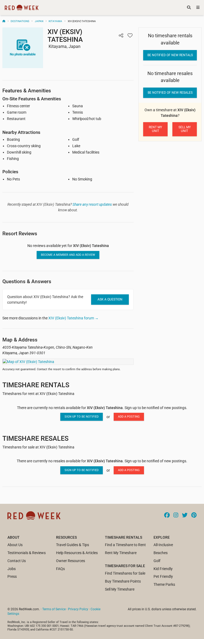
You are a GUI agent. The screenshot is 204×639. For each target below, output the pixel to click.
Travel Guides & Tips (72, 545)
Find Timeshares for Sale (125, 573)
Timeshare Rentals (35, 385)
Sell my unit (184, 129)
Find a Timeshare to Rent (125, 545)
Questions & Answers (26, 281)
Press (12, 576)
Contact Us (16, 561)
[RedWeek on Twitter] (185, 515)
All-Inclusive (163, 545)
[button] (121, 35)
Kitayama (55, 21)
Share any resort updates (92, 204)
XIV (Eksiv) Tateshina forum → (73, 318)
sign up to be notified (82, 416)
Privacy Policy (78, 609)
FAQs (60, 569)
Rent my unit (155, 129)
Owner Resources (70, 561)
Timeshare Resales (35, 438)
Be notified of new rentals (170, 55)
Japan (39, 21)
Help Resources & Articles (77, 553)
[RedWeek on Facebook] (167, 515)
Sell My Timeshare (119, 589)
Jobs (11, 569)
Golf (157, 561)
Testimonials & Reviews (26, 553)
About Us (15, 545)
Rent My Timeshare (121, 553)
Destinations (20, 21)
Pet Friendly (163, 576)
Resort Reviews (19, 233)
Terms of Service (54, 609)
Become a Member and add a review (68, 255)
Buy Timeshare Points (123, 581)
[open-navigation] (197, 7)
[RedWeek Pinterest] (194, 515)
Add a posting (129, 416)
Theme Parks (164, 584)
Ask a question (109, 299)
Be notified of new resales (170, 92)
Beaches (161, 553)
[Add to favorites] (130, 35)
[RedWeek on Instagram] (175, 515)
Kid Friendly (163, 569)
